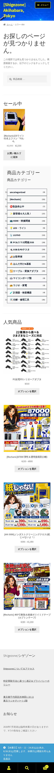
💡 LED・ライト (18, 228)
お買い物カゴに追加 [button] (14, 155)
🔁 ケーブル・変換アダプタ (24, 271)
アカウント (9, 768)
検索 (27, 768)
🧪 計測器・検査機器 (21, 292)
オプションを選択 (27, 391)
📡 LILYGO (15, 235)
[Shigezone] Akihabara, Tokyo (14, 10)
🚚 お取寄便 (16, 256)
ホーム (10, 24)
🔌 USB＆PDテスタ (20, 249)
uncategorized (17, 192)
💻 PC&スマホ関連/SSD (22, 242)
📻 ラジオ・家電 (18, 285)
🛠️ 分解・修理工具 (19, 299)
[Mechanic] (15, 199)
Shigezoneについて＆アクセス (18, 668)
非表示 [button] (6, 758)
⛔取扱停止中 (17, 206)
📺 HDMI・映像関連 (20, 220)
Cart (41, 765)
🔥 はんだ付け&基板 (20, 263)
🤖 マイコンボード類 (21, 278)
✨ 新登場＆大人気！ (21, 213)
